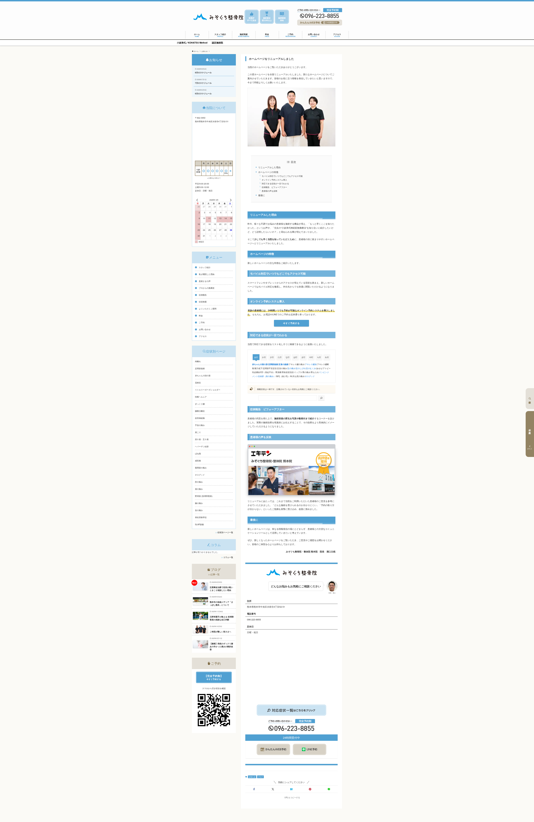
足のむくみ (311, 368)
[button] (254, 789)
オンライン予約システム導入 (274, 179)
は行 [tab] (295, 357)
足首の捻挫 (283, 364)
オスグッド (310, 376)
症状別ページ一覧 (225, 532)
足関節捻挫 (273, 364)
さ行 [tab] (272, 357)
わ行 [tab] (327, 357)
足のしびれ (301, 368)
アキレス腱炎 (311, 364)
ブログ (260, 777)
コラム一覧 (228, 557)
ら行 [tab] (319, 357)
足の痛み (291, 368)
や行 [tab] (311, 357)
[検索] (321, 398)
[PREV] (197, 200)
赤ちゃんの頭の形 (260, 364)
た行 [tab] (280, 357)
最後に (261, 195)
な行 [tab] (288, 357)
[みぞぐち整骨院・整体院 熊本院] (218, 16)
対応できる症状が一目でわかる (275, 183)
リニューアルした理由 (269, 167)
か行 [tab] (264, 357)
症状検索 (530, 398)
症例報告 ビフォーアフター (274, 187)
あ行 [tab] (256, 357)
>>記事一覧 (214, 574)
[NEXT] (230, 200)
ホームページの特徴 (268, 172)
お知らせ (252, 777)
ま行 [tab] (303, 357)
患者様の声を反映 (269, 190)
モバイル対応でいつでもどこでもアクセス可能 (282, 175)
